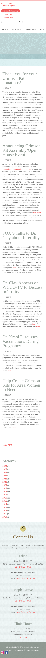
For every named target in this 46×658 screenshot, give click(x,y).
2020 (4, 485)
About (5, 30)
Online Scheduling (11, 11)
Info (42, 30)
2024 (4, 472)
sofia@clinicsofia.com (25, 578)
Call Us (23, 638)
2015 (4, 501)
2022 (4, 479)
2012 (4, 510)
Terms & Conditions (32, 650)
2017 (4, 495)
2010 (4, 517)
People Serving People (13, 169)
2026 (4, 466)
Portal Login (8, 14)
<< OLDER (7, 445)
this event (37, 213)
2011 (4, 514)
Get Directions (23, 567)
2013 (4, 507)
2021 (4, 482)
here (14, 267)
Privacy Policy (18, 650)
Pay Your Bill (8, 18)
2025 (4, 469)
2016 (4, 498)
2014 (4, 504)
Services (16, 30)
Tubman (28, 169)
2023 (4, 476)
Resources (30, 30)
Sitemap (8, 650)
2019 (4, 488)
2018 (4, 491)
